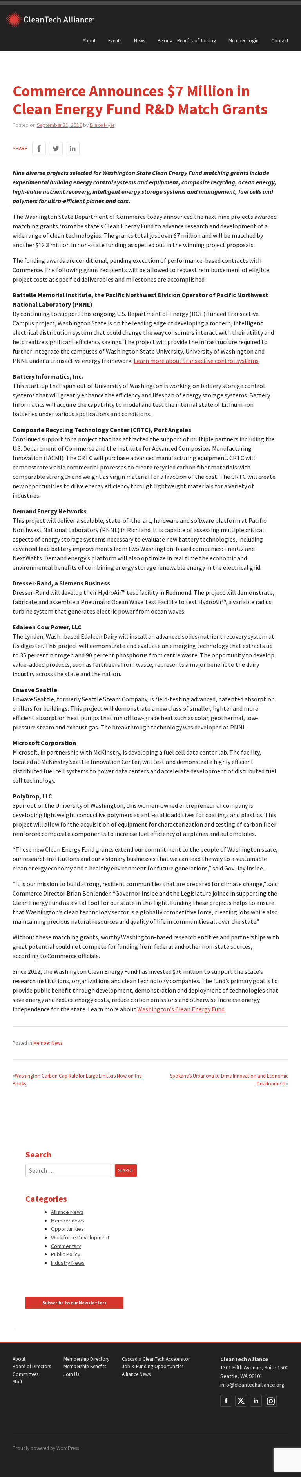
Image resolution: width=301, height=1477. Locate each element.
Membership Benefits (84, 1366)
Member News (47, 1043)
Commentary (66, 1245)
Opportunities (67, 1228)
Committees (25, 1374)
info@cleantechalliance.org (252, 1384)
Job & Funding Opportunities (152, 1366)
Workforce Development (80, 1237)
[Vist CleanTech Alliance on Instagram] (271, 1401)
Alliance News (67, 1211)
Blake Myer (102, 124)
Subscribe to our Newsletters (74, 1302)
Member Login (243, 40)
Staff (17, 1381)
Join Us (71, 1374)
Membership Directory (86, 1359)
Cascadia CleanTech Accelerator (156, 1359)
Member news (67, 1220)
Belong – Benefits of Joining (187, 40)
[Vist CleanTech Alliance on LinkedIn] (256, 1401)
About (89, 40)
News (139, 40)
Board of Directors (32, 1366)
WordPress (67, 1448)
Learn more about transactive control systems (196, 361)
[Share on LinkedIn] (73, 148)
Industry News (68, 1262)
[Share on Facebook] (39, 148)
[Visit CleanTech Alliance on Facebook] (226, 1401)
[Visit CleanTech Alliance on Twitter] (241, 1401)
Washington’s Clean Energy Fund (181, 1009)
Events (114, 40)
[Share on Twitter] (56, 148)
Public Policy (65, 1254)
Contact (279, 40)
